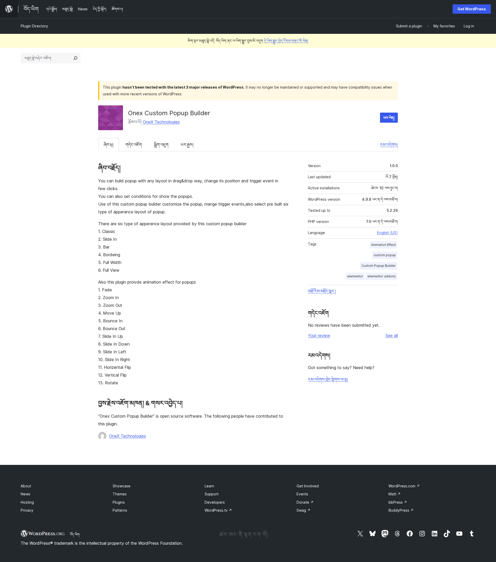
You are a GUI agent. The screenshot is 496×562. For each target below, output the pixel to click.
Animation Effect (383, 245)
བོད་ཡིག (75, 534)
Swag (304, 510)
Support (212, 494)
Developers (215, 502)
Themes (120, 494)
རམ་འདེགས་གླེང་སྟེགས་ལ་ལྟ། (328, 379)
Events (302, 494)
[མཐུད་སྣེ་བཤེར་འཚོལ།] (75, 58)
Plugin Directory (34, 26)
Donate (305, 502)
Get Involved (308, 486)
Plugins (119, 502)
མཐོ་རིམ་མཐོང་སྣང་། (322, 291)
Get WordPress (472, 9)
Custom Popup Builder (378, 266)
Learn (209, 486)
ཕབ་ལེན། (388, 117)
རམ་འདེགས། (389, 144)
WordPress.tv (218, 510)
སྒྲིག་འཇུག (161, 144)
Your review (319, 335)
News (25, 494)
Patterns (120, 510)
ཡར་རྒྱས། (187, 144)
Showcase (121, 486)
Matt (395, 494)
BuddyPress (401, 510)
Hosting (27, 502)
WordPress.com (404, 486)
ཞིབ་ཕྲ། (108, 144)
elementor (355, 276)
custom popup (385, 255)
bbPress (398, 502)
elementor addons (381, 276)
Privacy (27, 510)
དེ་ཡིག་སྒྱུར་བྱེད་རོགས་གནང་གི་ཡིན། (286, 40)
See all (391, 335)
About (26, 486)
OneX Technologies (161, 121)
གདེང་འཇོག (134, 144)
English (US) (387, 232)
